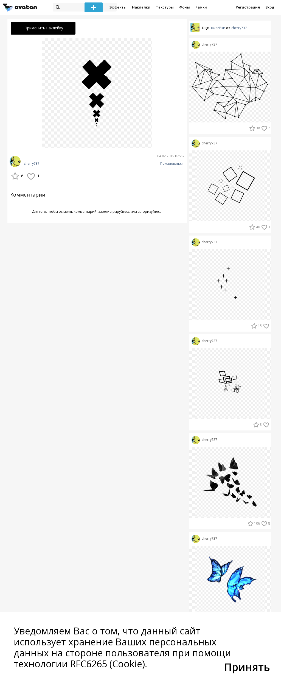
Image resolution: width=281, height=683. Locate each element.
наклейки (217, 28)
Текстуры (165, 7)
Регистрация (248, 7)
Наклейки (141, 7)
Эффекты (118, 7)
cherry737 (32, 163)
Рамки (201, 7)
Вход (269, 7)
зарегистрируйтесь (114, 211)
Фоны (184, 7)
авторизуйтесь (150, 211)
